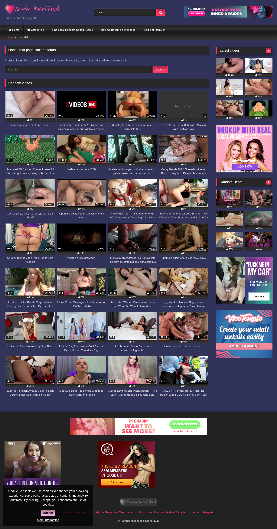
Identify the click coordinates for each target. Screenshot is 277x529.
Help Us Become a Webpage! (118, 29)
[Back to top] (265, 517)
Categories (37, 29)
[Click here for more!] (244, 171)
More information (48, 520)
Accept (48, 512)
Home (15, 29)
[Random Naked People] (33, 9)
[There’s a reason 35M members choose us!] (126, 486)
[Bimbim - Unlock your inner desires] (228, 16)
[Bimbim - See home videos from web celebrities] (138, 433)
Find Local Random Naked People (72, 29)
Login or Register (154, 29)
